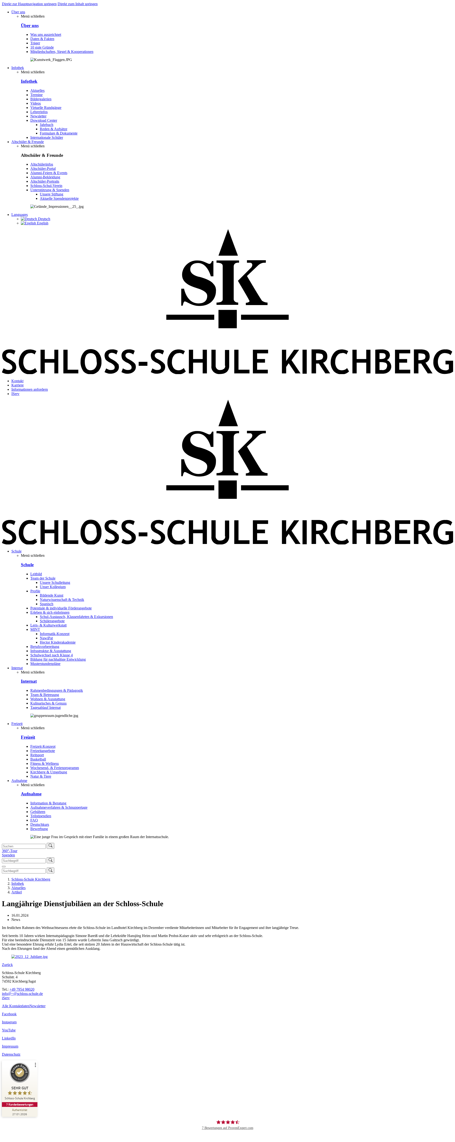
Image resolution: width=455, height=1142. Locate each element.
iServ (6, 998)
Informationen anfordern (29, 389)
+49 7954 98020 (21, 989)
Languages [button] (19, 215)
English (42, 223)
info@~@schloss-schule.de (22, 994)
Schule (16, 551)
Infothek (17, 68)
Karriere (17, 385)
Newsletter (37, 1006)
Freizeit (17, 724)
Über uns (18, 12)
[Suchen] (50, 846)
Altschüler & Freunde (27, 142)
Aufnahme (19, 781)
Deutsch (43, 219)
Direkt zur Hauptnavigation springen (29, 4)
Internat (17, 668)
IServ (15, 394)
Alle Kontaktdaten (15, 1006)
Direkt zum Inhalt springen (78, 4)
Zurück (7, 965)
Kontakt (17, 381)
